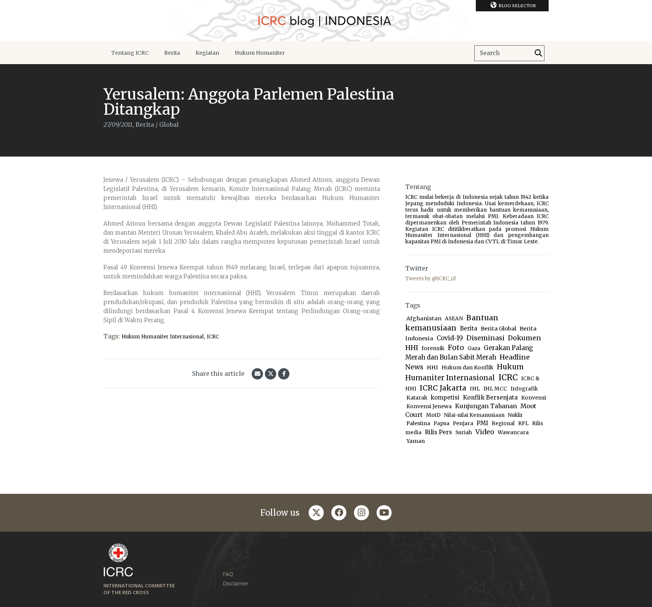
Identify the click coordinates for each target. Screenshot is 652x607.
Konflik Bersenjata (490, 397)
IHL (475, 388)
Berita (172, 52)
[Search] (538, 53)
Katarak (416, 397)
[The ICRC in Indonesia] (326, 20)
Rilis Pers (438, 432)
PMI (482, 423)
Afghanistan (423, 318)
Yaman (415, 441)
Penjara (463, 423)
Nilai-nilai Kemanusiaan (474, 415)
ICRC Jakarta (443, 387)
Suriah (463, 432)
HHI (432, 367)
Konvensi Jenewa (429, 406)
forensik (432, 348)
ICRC (213, 336)
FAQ (228, 574)
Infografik (524, 389)
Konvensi (533, 397)
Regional (503, 423)
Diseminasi (485, 337)
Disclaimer (235, 583)
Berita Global (498, 328)
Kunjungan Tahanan (486, 406)
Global (169, 124)
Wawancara (513, 432)
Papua (441, 423)
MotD (433, 415)
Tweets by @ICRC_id (430, 278)
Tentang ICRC (130, 52)
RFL (523, 423)
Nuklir (515, 415)
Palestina (418, 423)
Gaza (473, 348)
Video (484, 431)
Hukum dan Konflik (467, 367)
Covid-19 (450, 338)
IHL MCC (495, 389)
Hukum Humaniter (260, 52)
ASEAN (454, 318)
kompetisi (445, 397)
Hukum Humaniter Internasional (162, 336)
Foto (456, 347)
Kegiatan (207, 52)
